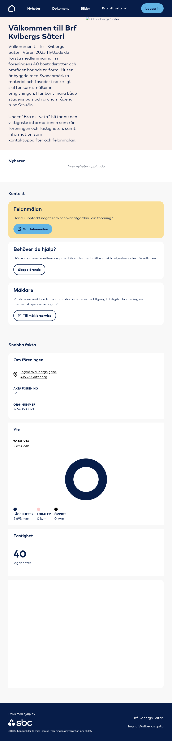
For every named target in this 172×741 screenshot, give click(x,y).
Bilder (85, 8)
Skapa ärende (29, 269)
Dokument (60, 8)
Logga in (152, 8)
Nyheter (33, 8)
